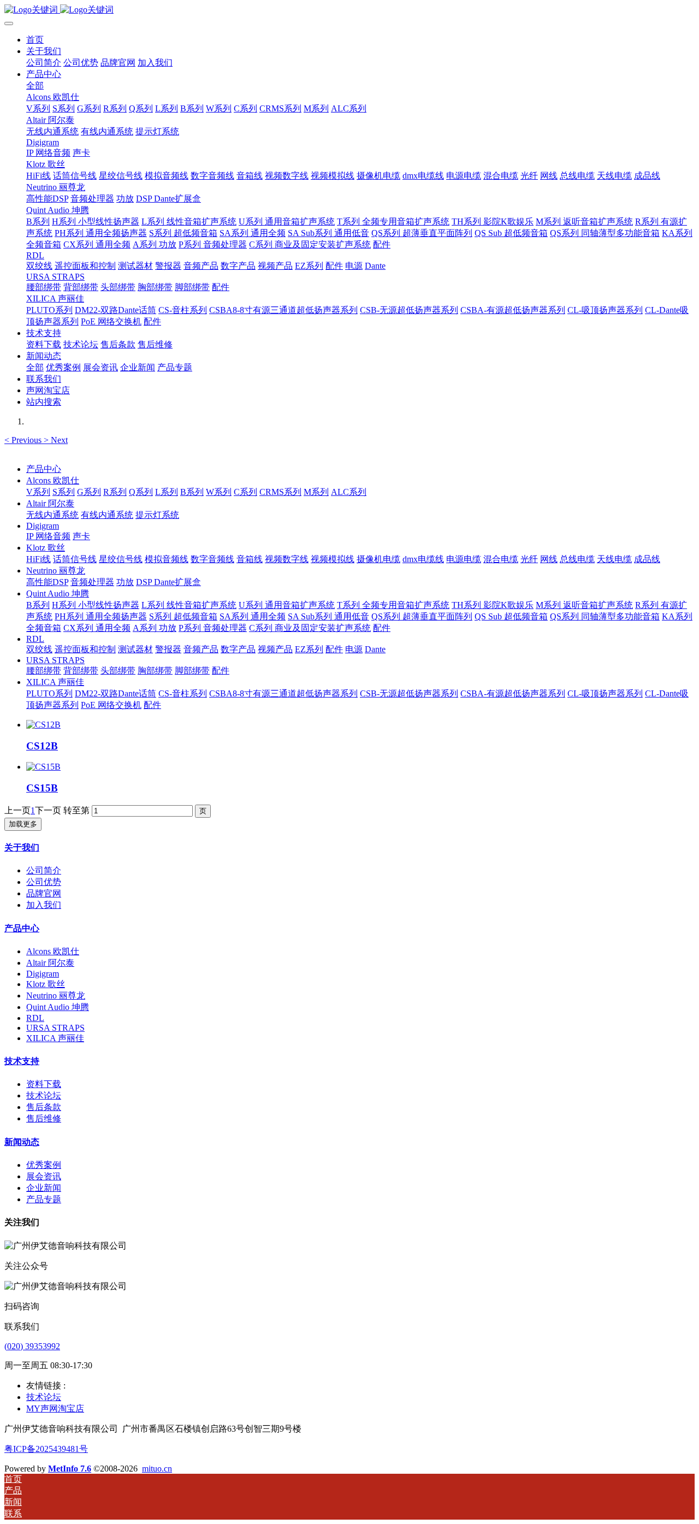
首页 (35, 39)
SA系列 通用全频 (253, 616)
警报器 (168, 649)
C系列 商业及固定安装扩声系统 (310, 628)
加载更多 (23, 824)
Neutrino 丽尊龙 (55, 570)
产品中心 (43, 469)
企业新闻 (43, 1187)
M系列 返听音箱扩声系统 (584, 605)
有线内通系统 (107, 514)
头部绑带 (117, 670)
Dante (375, 649)
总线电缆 (577, 559)
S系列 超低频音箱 (183, 616)
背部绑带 (80, 670)
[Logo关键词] (349, 10)
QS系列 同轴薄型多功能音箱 (605, 616)
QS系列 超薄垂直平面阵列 (421, 616)
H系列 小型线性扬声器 (95, 605)
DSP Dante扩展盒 (168, 582)
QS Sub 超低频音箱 (511, 616)
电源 (354, 649)
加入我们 (43, 904)
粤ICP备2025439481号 (46, 1449)
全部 (35, 85)
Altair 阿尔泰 (50, 503)
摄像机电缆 (378, 559)
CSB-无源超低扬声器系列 (409, 693)
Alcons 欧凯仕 (52, 480)
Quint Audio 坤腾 (57, 593)
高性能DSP (47, 582)
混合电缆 (500, 559)
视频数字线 (287, 559)
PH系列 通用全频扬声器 (101, 616)
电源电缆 (463, 559)
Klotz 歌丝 (45, 547)
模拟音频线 (166, 559)
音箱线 (249, 559)
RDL (35, 638)
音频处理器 (92, 582)
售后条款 (43, 1107)
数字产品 (238, 649)
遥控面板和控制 (85, 649)
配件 (381, 628)
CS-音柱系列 (182, 693)
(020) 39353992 (32, 1346)
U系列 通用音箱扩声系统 (287, 605)
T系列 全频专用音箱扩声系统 (393, 605)
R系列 (115, 492)
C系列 (245, 492)
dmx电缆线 (423, 559)
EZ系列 (309, 649)
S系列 (63, 492)
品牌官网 (43, 893)
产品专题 (43, 1199)
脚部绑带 (192, 670)
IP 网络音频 (48, 536)
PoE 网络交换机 (111, 705)
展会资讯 (43, 1176)
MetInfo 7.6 (69, 1468)
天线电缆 (614, 559)
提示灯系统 (157, 514)
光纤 (529, 559)
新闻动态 (21, 1142)
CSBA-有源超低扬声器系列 (512, 693)
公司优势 (43, 882)
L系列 (166, 492)
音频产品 (200, 649)
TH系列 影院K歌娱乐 (493, 605)
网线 (549, 559)
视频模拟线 (332, 559)
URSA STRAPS (55, 660)
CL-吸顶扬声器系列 (605, 693)
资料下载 (43, 1084)
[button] (24, 440)
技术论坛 (43, 1095)
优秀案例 (43, 1164)
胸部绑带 (155, 670)
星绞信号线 (121, 559)
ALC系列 (348, 492)
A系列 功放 (154, 628)
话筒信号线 (75, 559)
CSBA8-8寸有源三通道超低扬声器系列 (283, 693)
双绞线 (39, 649)
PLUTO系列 (49, 693)
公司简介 (43, 870)
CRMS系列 (280, 492)
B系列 (192, 492)
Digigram (42, 525)
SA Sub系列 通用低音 (328, 616)
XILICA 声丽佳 (55, 682)
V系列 (38, 492)
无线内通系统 (52, 514)
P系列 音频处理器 (213, 628)
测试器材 (135, 649)
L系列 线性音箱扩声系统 (188, 605)
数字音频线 (212, 559)
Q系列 (141, 492)
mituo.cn (157, 1468)
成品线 (647, 559)
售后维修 (43, 1118)
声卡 (81, 536)
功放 (125, 582)
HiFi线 (38, 559)
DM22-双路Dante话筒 (115, 693)
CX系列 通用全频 (97, 628)
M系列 (316, 492)
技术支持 (21, 1061)
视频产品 (275, 649)
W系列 (219, 492)
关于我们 (21, 847)
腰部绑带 (43, 670)
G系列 (89, 492)
